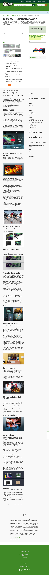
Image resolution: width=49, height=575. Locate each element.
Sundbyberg (25, 557)
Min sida (44, 1)
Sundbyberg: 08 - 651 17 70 (24, 551)
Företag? (39, 1)
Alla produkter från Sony (15, 539)
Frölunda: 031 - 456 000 (25, 550)
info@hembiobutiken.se (25, 554)
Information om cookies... (24, 566)
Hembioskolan (28, 1)
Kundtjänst (22, 1)
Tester (34, 1)
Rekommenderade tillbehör (36, 57)
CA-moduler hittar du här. (17, 504)
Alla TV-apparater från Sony (35, 30)
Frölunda (25, 555)
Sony (30, 95)
